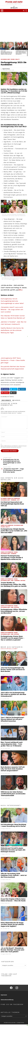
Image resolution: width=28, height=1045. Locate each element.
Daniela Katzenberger (13, 498)
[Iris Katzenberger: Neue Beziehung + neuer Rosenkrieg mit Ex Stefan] (14, 815)
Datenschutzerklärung (7, 999)
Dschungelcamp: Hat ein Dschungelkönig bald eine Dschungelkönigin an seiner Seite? (12, 301)
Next (27, 48)
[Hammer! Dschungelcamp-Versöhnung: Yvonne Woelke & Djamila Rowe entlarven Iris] (14, 543)
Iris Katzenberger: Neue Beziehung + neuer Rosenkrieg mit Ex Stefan (13, 825)
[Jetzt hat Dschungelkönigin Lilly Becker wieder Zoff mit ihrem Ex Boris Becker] (7, 46)
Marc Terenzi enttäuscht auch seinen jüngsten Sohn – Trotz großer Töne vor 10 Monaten (11, 744)
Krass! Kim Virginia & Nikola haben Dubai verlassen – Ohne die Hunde (13, 900)
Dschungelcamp (5, 500)
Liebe (12, 580)
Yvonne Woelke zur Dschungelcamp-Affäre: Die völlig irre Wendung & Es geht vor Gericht (14, 584)
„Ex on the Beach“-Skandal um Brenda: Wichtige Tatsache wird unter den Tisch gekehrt (12, 950)
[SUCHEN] (26, 10)
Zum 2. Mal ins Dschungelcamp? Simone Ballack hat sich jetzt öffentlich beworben (12, 719)
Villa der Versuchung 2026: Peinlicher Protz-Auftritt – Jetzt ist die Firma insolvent (14, 875)
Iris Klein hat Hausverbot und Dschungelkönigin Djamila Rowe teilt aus (12, 504)
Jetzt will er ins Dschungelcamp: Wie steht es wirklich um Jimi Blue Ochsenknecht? (13, 694)
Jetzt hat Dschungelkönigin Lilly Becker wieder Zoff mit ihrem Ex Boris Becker (6, 52)
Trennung (13, 500)
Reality (8, 526)
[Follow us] (24, 10)
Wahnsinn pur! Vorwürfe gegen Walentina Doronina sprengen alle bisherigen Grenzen (13, 849)
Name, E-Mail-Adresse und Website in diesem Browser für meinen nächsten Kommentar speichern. (14, 446)
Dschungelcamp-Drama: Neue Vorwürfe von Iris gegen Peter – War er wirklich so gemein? (12, 638)
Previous (1, 48)
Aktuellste (14, 7)
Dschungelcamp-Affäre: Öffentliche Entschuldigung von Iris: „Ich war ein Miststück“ (14, 611)
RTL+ (20, 290)
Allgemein (4, 498)
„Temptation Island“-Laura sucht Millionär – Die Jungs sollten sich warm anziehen (12, 309)
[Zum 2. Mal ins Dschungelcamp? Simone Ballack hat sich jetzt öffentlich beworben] (14, 708)
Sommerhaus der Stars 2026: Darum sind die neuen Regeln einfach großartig (21, 52)
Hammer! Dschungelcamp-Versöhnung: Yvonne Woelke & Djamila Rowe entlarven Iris (12, 557)
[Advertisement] (14, 27)
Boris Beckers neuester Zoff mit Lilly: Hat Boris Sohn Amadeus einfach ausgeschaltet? (13, 768)
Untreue (22, 580)
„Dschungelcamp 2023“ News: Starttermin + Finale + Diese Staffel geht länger (13, 360)
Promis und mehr (14, 2)
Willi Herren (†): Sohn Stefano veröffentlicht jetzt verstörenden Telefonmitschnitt (13, 793)
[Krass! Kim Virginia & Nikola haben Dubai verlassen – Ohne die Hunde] (14, 889)
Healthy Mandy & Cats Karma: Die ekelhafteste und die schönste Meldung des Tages (12, 330)
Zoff (18, 500)
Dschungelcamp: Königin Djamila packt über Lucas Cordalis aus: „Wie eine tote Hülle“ (14, 530)
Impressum (4, 994)
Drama (16, 552)
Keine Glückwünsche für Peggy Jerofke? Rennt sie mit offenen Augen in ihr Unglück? (12, 924)
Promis (3, 526)
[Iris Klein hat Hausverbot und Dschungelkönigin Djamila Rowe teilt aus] (14, 489)
